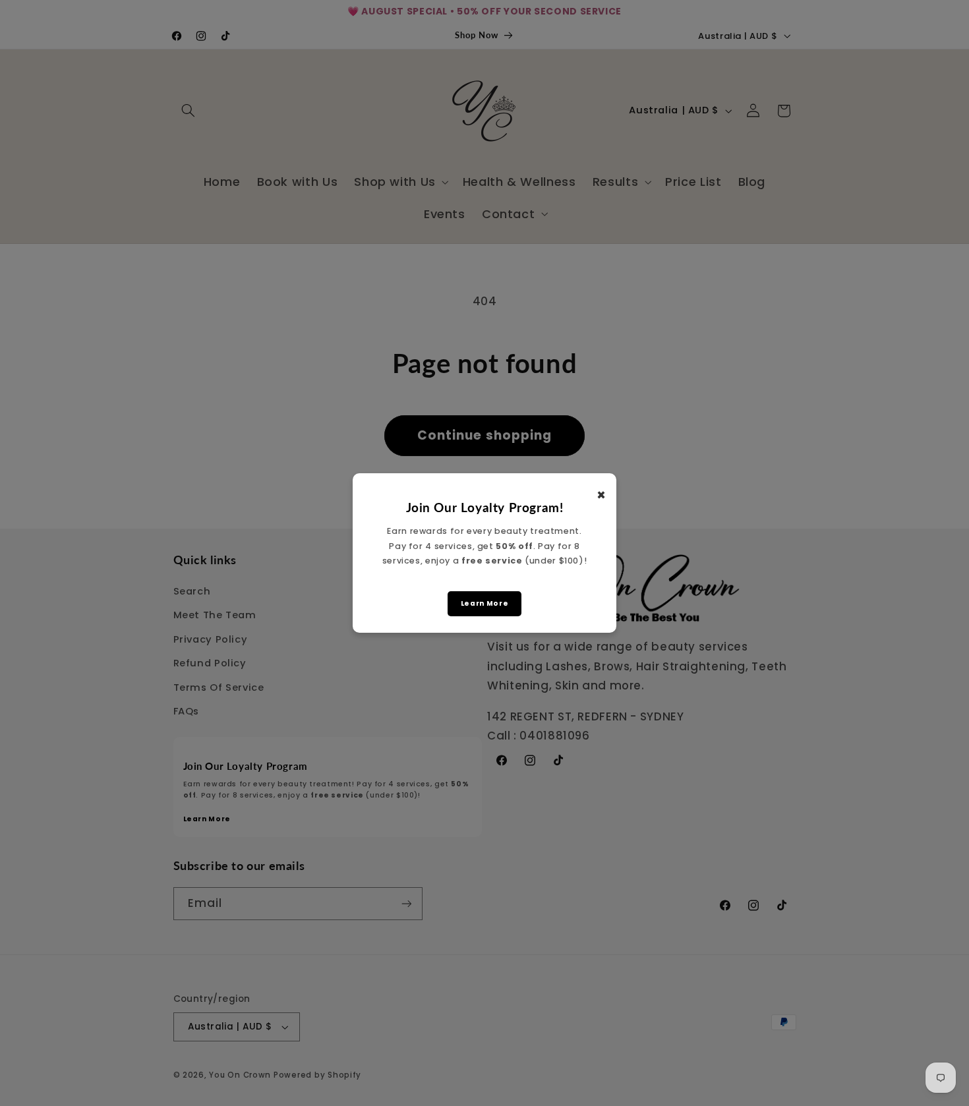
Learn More (484, 603)
